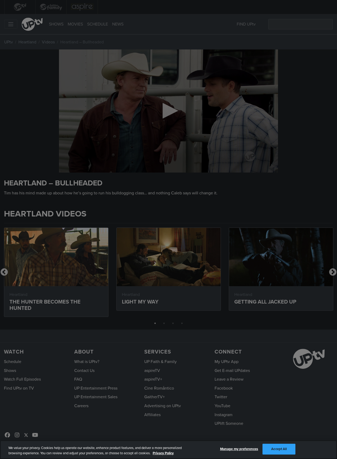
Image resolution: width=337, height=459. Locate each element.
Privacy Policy (163, 453)
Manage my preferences (239, 449)
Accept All (279, 449)
